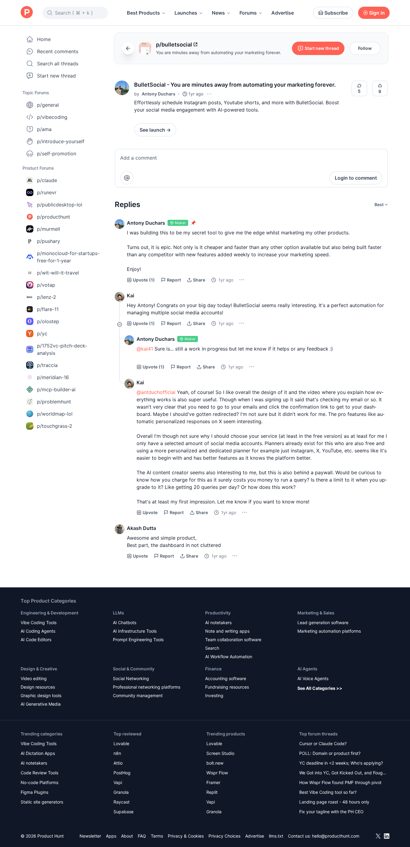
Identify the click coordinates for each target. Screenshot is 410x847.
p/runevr (46, 192)
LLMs (118, 612)
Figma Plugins (34, 792)
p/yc (42, 333)
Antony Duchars (158, 93)
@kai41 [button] (145, 349)
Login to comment (356, 178)
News (218, 13)
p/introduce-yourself (60, 141)
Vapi (118, 782)
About (127, 835)
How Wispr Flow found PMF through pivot (340, 782)
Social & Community (133, 668)
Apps (111, 835)
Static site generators (42, 801)
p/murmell (48, 229)
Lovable (121, 743)
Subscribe (336, 13)
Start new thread (56, 76)
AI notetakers (218, 622)
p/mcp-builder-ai (56, 389)
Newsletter (90, 835)
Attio (118, 763)
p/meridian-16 (53, 377)
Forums (248, 13)
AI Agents (307, 668)
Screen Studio (220, 753)
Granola (121, 792)
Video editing (34, 678)
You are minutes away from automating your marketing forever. (218, 52)
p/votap (46, 285)
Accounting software (225, 678)
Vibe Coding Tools (38, 622)
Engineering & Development (49, 612)
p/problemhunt (54, 402)
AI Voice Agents (312, 678)
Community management (138, 695)
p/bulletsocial (174, 44)
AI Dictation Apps (38, 753)
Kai (130, 295)
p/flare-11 (48, 309)
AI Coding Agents (38, 631)
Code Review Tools (39, 772)
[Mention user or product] (127, 178)
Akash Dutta (141, 528)
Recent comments (57, 51)
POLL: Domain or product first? (330, 753)
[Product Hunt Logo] (27, 12)
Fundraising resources (227, 687)
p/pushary (48, 241)
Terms (157, 835)
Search (212, 648)
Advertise (282, 13)
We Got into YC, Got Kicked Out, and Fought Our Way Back (343, 773)
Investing (214, 695)
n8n (117, 753)
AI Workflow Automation (228, 656)
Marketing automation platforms (329, 631)
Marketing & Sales (315, 612)
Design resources (38, 687)
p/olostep (48, 321)
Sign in (377, 13)
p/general (48, 105)
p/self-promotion (56, 153)
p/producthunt (53, 217)
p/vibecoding (52, 117)
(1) (144, 279)
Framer (213, 782)
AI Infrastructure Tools (135, 631)
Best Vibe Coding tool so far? (328, 792)
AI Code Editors (36, 639)
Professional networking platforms (146, 687)
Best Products (143, 13)
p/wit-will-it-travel (58, 273)
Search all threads (57, 63)
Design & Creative (39, 668)
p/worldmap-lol (55, 414)
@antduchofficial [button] (156, 392)
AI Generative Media (41, 704)
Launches (186, 13)
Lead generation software (322, 622)
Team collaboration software (233, 639)
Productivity (218, 612)
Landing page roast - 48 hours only (334, 801)
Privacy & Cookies (186, 835)
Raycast (122, 801)
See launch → (155, 130)
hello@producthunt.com (335, 835)
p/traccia (47, 365)
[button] (122, 88)
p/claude (47, 180)
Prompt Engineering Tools (138, 639)
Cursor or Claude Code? (323, 743)
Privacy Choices (224, 835)
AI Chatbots (124, 622)
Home (44, 39)
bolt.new (214, 763)
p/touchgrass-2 (54, 426)
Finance (213, 668)
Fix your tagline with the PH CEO (331, 811)
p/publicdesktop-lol (59, 205)
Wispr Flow (217, 772)
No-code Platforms (39, 782)
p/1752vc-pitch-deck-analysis (62, 349)
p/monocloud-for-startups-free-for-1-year (68, 257)
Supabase (124, 811)
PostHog (122, 772)
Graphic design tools (41, 695)
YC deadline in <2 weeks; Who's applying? (341, 763)
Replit (212, 792)
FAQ (142, 835)
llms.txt (276, 835)
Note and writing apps (227, 631)
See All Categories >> (319, 688)
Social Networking (131, 678)
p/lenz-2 (46, 297)
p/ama (44, 129)
